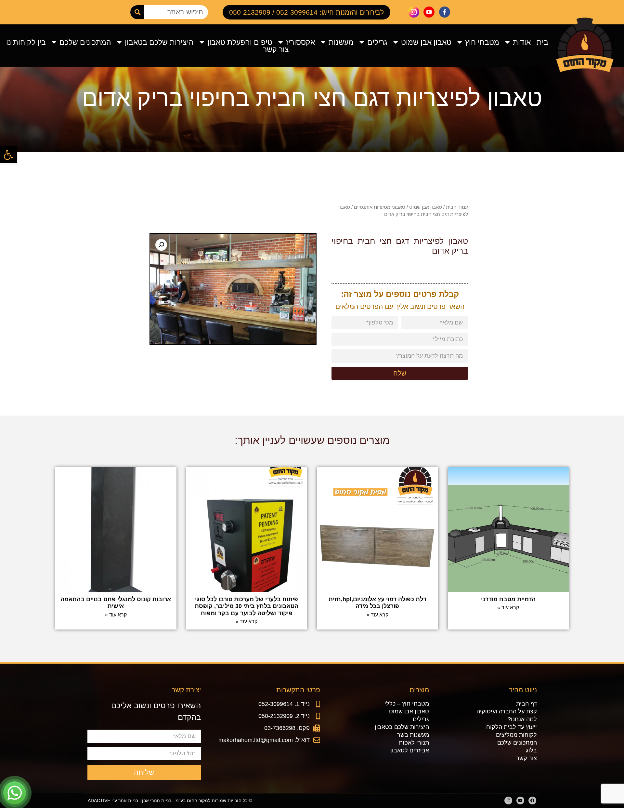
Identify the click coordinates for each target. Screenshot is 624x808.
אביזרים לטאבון (409, 750)
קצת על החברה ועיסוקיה (506, 711)
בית (542, 42)
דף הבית (526, 703)
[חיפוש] (137, 12)
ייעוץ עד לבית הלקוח (511, 727)
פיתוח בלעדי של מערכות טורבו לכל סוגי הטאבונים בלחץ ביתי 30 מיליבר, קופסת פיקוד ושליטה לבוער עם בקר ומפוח (246, 606)
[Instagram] (508, 800)
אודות (522, 42)
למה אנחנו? (522, 719)
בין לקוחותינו (26, 42)
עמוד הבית (457, 207)
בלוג (531, 750)
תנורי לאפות (414, 742)
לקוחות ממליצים (516, 735)
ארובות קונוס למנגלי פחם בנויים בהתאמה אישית (115, 603)
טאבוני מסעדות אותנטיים (379, 207)
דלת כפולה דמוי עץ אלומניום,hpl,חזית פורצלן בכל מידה (377, 603)
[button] (8, 154)
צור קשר (276, 49)
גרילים (377, 42)
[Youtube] (520, 800)
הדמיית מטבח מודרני (508, 599)
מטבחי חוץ (482, 42)
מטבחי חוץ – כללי (406, 703)
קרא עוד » (508, 607)
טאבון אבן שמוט (426, 42)
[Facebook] (532, 800)
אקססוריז (300, 42)
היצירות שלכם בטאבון (159, 42)
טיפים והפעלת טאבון (239, 42)
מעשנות (341, 42)
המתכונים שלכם (85, 42)
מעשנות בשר (413, 735)
